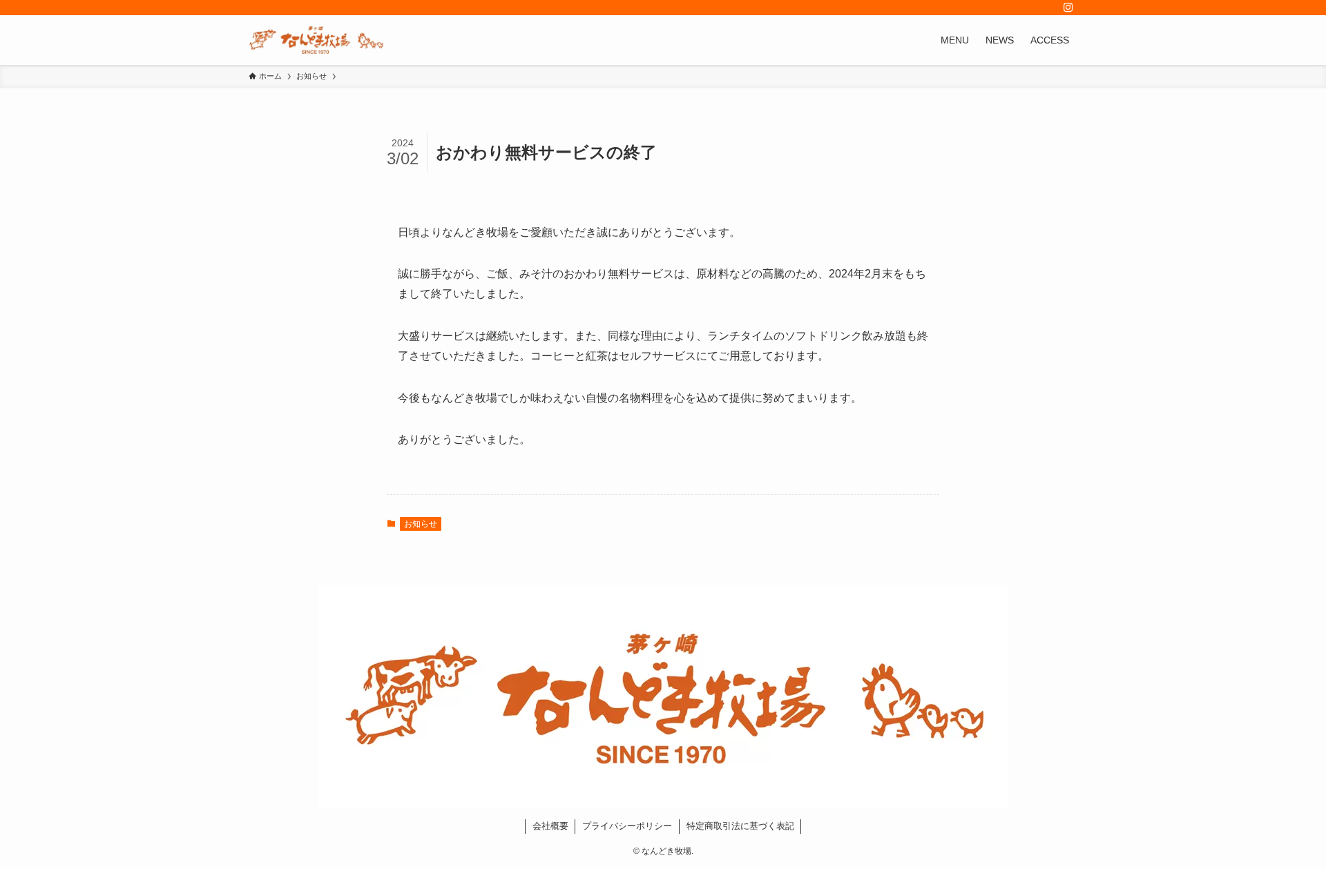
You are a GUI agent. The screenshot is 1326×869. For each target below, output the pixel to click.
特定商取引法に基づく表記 (740, 826)
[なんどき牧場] (316, 40)
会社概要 (550, 826)
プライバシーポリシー (627, 826)
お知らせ (420, 524)
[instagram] (1068, 7)
